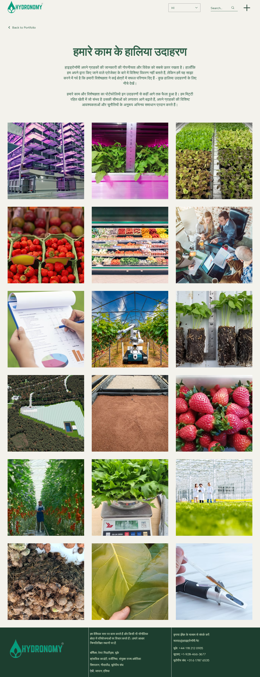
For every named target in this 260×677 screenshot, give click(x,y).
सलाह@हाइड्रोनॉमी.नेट (186, 641)
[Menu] (247, 8)
